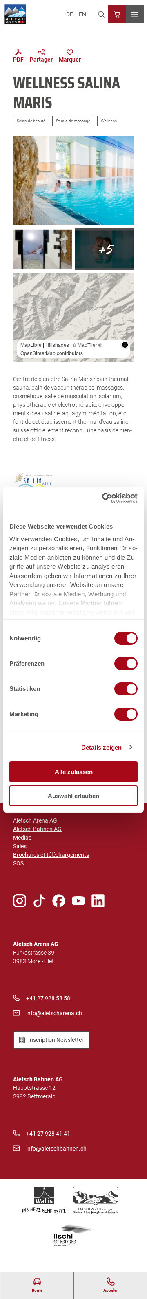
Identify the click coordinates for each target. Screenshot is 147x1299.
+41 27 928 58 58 (48, 998)
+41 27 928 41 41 (48, 1133)
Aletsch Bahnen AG (37, 829)
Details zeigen (101, 747)
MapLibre (31, 344)
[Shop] (117, 14)
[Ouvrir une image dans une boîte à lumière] (73, 180)
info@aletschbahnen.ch (56, 1148)
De (69, 14)
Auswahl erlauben (73, 795)
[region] (73, 317)
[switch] (126, 663)
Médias (22, 837)
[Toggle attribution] (125, 345)
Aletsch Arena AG (35, 820)
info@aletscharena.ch (54, 1013)
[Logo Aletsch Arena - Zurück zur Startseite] (15, 14)
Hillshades (57, 344)
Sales (20, 846)
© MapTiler (85, 344)
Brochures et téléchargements (51, 854)
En (82, 14)
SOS (18, 863)
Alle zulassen (74, 771)
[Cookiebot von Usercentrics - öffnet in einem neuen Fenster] (104, 498)
